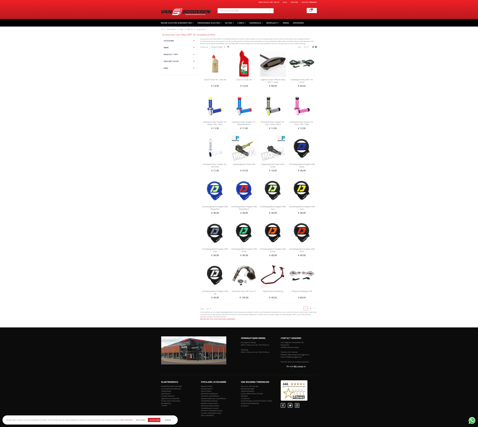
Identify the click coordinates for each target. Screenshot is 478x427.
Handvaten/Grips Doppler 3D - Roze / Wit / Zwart (302, 123)
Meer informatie (126, 420)
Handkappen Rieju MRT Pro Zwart (302, 80)
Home (162, 29)
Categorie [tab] (169, 40)
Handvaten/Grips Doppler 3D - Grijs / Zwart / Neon (273, 123)
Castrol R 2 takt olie (244, 79)
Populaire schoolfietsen (210, 396)
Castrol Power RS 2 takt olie (215, 79)
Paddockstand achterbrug (273, 291)
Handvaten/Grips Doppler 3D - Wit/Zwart (215, 165)
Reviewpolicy (166, 403)
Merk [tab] (166, 47)
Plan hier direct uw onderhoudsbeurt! (295, 362)
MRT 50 (190, 29)
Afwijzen (168, 420)
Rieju (181, 29)
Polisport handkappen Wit (302, 291)
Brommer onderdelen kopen (212, 410)
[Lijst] (316, 47)
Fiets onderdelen (207, 415)
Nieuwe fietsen (206, 389)
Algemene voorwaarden (170, 398)
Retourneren (166, 393)
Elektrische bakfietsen (209, 393)
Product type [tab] (171, 54)
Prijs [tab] (166, 68)
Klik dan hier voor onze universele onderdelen (217, 319)
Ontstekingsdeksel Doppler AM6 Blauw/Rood (244, 207)
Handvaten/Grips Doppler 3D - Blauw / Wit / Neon (215, 123)
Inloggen (294, 2)
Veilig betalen (166, 391)
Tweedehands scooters (210, 408)
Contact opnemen (168, 396)
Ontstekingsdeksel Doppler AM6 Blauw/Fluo (215, 207)
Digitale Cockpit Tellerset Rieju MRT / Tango (273, 80)
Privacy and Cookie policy (170, 401)
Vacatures (245, 406)
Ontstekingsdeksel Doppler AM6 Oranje (273, 250)
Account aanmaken (309, 2)
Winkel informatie (247, 389)
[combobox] (246, 10)
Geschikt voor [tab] (171, 61)
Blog (285, 2)
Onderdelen (171, 29)
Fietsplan (244, 396)
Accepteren (155, 420)
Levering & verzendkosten (171, 389)
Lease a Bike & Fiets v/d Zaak (252, 393)
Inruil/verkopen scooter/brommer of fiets (256, 401)
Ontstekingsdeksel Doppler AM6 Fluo (273, 207)
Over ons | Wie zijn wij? (249, 386)
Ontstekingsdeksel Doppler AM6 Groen (244, 250)
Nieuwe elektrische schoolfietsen (213, 398)
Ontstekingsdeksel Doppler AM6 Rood (302, 250)
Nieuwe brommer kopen (210, 406)
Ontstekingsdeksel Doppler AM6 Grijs (215, 250)
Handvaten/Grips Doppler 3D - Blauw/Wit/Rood (244, 123)
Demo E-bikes (206, 391)
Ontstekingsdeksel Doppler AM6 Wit (215, 292)
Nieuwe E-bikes (207, 386)
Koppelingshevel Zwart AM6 (244, 164)
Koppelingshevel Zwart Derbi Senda (272, 165)
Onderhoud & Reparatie (250, 403)
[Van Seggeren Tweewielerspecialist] (186, 11)
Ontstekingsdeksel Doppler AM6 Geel (302, 207)
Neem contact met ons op (269, 2)
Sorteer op (204, 47)
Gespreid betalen (247, 391)
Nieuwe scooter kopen (209, 403)
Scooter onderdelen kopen (211, 413)
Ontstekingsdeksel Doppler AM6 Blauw (302, 165)
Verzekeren (245, 398)
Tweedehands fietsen (209, 401)
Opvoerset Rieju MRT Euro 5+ (244, 291)
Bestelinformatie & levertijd (171, 386)
